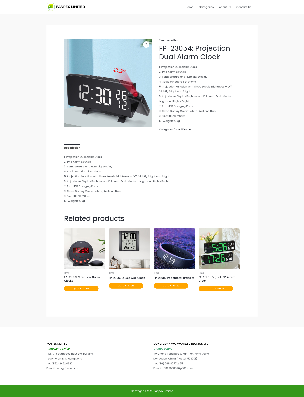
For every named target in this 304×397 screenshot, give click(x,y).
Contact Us (243, 7)
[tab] (72, 148)
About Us (225, 7)
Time (162, 40)
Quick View (81, 288)
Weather (172, 40)
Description (72, 148)
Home (190, 7)
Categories (206, 7)
